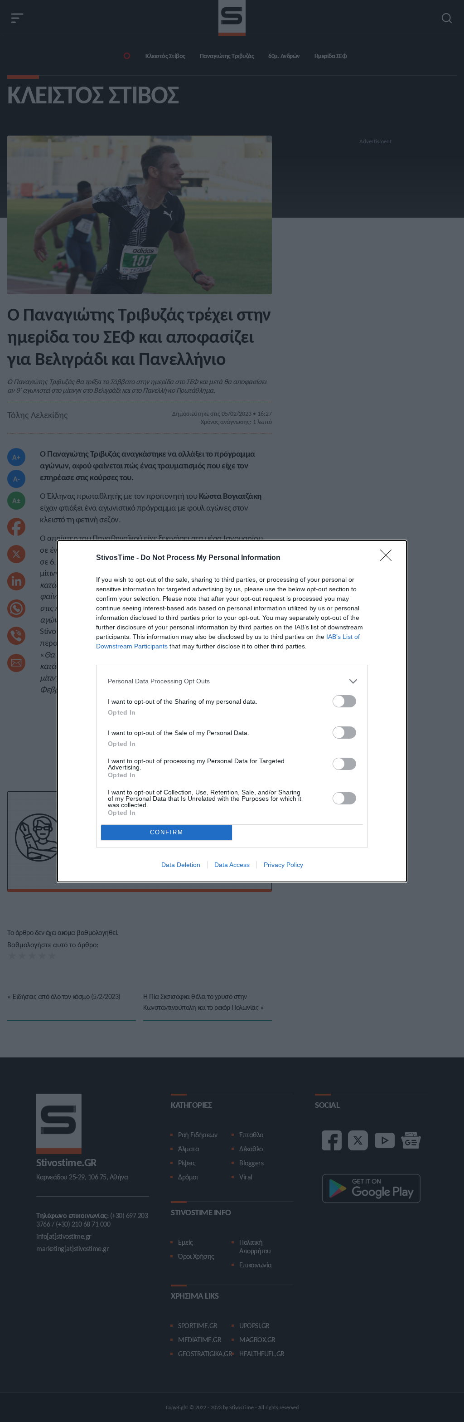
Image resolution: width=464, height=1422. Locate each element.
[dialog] (232, 711)
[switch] (344, 701)
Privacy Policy (283, 864)
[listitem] (232, 681)
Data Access (232, 864)
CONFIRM (167, 832)
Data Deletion (180, 864)
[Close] (388, 558)
